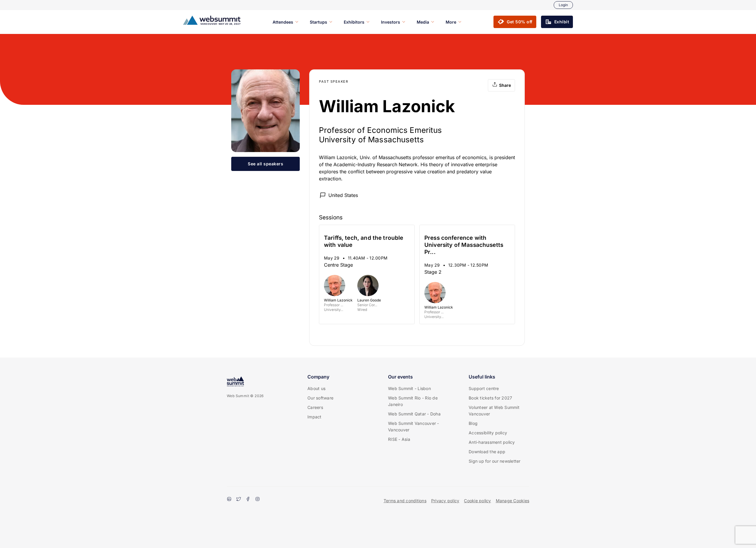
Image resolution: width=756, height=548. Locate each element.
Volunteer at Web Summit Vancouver (494, 410)
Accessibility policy (488, 432)
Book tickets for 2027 (490, 397)
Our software (320, 397)
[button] (514, 22)
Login (563, 5)
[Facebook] (248, 500)
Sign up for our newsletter (495, 461)
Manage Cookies (512, 500)
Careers (315, 407)
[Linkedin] (229, 500)
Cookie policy (477, 500)
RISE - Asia (399, 439)
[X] (238, 500)
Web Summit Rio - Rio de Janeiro (413, 401)
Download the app (487, 451)
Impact (314, 416)
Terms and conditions (405, 500)
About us (316, 388)
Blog (473, 423)
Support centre (484, 388)
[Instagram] (257, 500)
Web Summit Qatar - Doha (414, 413)
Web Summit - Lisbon (409, 388)
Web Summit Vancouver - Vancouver (413, 426)
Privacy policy (445, 500)
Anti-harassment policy (492, 442)
